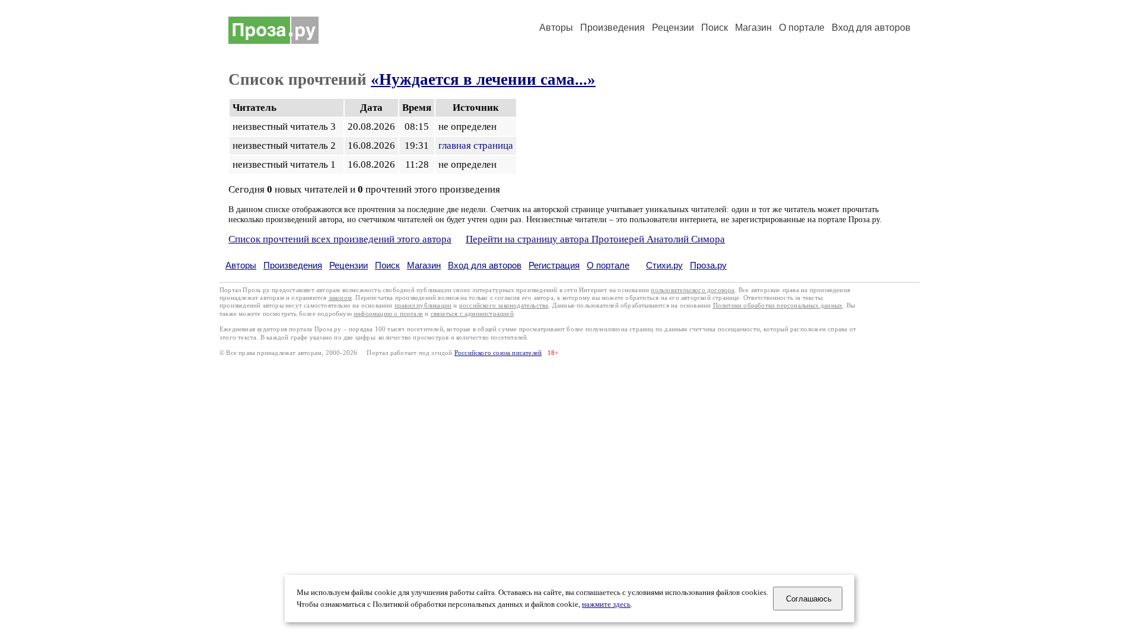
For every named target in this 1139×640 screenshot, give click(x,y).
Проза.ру (708, 265)
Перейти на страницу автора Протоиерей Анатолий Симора (595, 239)
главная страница (475, 145)
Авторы (556, 28)
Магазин (753, 28)
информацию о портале (388, 314)
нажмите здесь (606, 604)
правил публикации (422, 305)
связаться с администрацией (472, 314)
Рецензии (673, 28)
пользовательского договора (692, 290)
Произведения (612, 28)
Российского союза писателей (498, 353)
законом (340, 298)
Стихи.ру (664, 265)
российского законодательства (504, 305)
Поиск (714, 28)
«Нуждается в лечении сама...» (483, 79)
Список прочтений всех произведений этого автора (339, 239)
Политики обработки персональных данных (778, 305)
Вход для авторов (871, 28)
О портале (608, 265)
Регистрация (554, 265)
